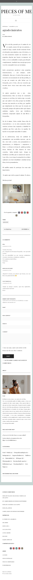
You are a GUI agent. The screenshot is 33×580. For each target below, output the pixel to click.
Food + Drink (6, 452)
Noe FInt (5, 536)
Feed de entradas (7, 558)
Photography (6, 461)
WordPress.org (7, 565)
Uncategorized (17, 464)
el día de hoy (8, 229)
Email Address (6, 315)
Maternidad (8, 458)
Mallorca (27, 455)
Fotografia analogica (20, 452)
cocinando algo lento (13, 504)
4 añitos (9, 508)
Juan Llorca (6, 526)
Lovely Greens (6, 532)
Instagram (5, 455)
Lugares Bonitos (16, 455)
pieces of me (16, 11)
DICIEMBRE (25, 229)
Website (5, 323)
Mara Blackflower (8, 268)
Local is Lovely (7, 529)
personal (5, 222)
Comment (5, 332)
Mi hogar (18, 458)
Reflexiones (5, 26)
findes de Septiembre (20, 501)
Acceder (5, 555)
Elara (4, 571)
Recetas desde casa (18, 461)
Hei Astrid (5, 522)
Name (4, 307)
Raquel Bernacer (7, 539)
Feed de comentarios (8, 561)
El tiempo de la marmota (9, 519)
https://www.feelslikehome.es (9, 440)
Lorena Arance (8, 36)
